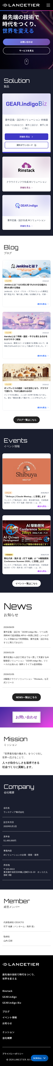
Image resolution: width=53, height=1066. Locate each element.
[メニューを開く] (48, 5)
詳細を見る (25, 136)
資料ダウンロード (24, 145)
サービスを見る (26, 50)
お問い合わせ (26, 41)
